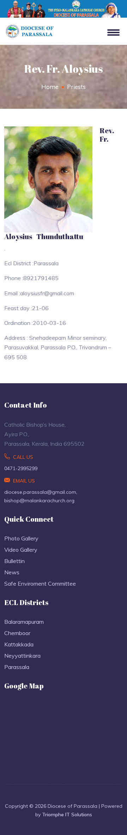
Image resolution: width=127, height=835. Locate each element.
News (11, 572)
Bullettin (14, 560)
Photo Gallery (21, 538)
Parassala (16, 666)
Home (50, 86)
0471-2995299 (20, 468)
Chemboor (17, 632)
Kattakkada (19, 644)
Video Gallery (20, 549)
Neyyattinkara (22, 655)
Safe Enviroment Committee (40, 583)
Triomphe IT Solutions (67, 814)
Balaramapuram (24, 621)
